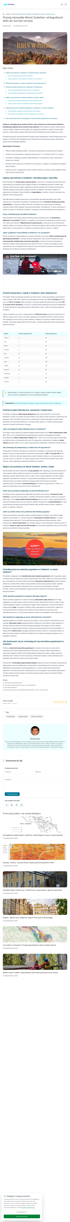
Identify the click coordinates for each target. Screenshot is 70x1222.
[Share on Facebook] (7, 805)
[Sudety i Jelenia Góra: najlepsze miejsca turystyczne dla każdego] (35, 907)
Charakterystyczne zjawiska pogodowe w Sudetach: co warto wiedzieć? (30, 108)
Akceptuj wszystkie (22, 1216)
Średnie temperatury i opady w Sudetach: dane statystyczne (26, 83)
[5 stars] (66, 702)
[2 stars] (57, 702)
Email (39, 772)
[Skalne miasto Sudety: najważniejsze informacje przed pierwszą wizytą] (35, 962)
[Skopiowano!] (22, 805)
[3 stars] (60, 702)
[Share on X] (12, 805)
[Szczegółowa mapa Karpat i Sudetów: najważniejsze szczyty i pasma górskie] (35, 824)
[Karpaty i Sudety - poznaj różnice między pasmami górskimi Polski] (35, 852)
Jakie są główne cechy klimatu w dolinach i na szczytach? (25, 79)
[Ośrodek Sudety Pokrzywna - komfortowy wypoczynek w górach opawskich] (35, 879)
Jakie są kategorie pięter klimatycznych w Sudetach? (24, 90)
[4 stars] (63, 702)
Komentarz (8, 779)
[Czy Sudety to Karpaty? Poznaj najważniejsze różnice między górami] (35, 934)
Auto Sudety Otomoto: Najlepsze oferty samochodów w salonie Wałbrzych (37, 403)
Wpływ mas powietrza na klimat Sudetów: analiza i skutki (25, 97)
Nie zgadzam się (22, 1212)
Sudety (8, 14)
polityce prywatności (28, 1207)
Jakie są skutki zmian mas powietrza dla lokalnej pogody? (25, 103)
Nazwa (9, 772)
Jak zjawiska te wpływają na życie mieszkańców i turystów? (26, 114)
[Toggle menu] (66, 4)
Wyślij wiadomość (12, 794)
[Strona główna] (3, 14)
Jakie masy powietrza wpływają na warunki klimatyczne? (25, 100)
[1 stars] (54, 702)
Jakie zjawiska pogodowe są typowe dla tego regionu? (24, 111)
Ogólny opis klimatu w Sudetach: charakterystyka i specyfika (26, 73)
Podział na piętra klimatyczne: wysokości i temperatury (24, 87)
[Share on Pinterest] (17, 805)
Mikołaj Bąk (7, 26)
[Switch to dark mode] (62, 4)
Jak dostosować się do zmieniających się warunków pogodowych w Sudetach (32, 118)
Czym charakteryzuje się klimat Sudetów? (20, 76)
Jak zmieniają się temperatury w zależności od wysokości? (25, 93)
